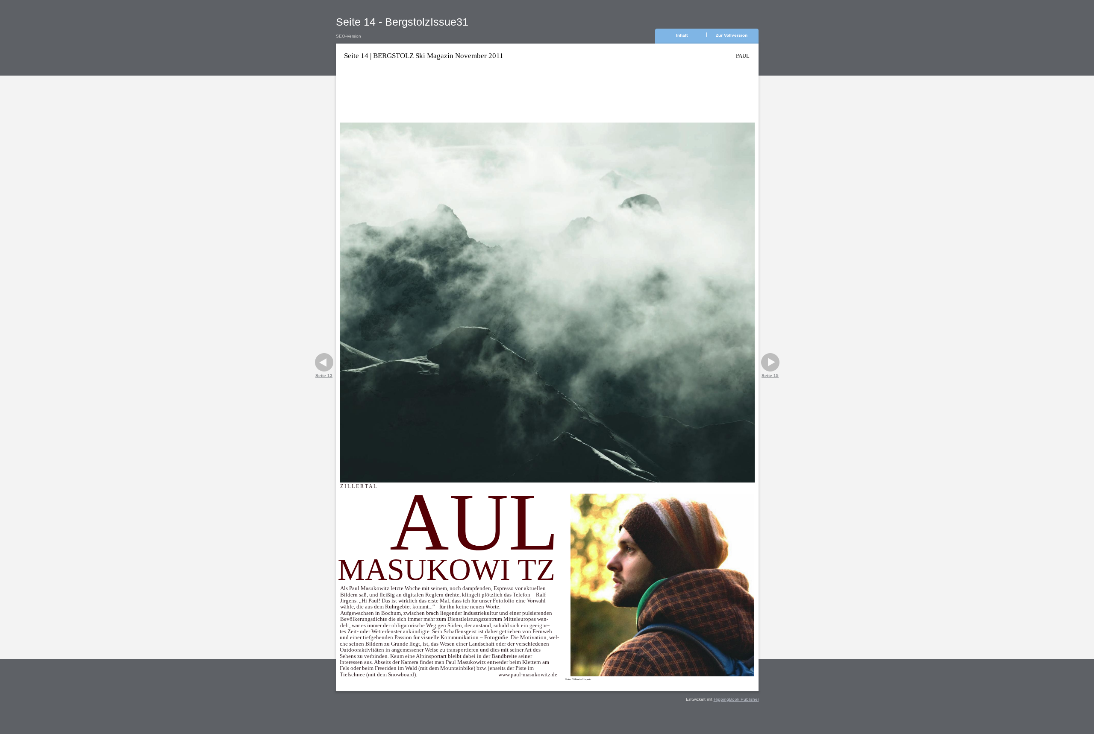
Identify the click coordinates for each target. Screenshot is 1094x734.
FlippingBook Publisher (736, 699)
